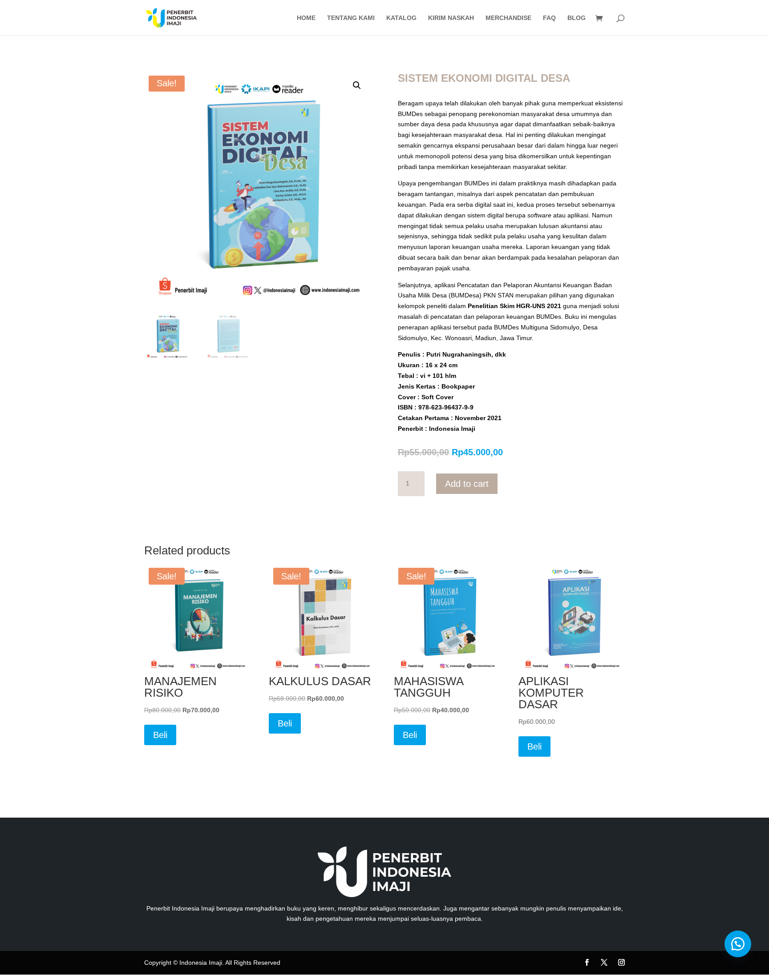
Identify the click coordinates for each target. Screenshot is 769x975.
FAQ (549, 18)
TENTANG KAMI (351, 18)
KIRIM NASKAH (451, 18)
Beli (160, 735)
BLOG (576, 18)
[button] (357, 85)
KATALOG (401, 18)
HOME (306, 18)
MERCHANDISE (508, 18)
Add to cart (467, 484)
